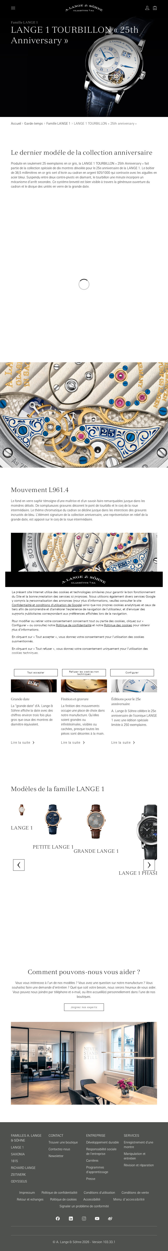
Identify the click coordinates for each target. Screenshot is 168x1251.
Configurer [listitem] (132, 672)
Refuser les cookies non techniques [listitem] (84, 672)
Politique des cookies (118, 625)
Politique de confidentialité (73, 625)
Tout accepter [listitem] (35, 672)
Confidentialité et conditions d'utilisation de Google (46, 605)
